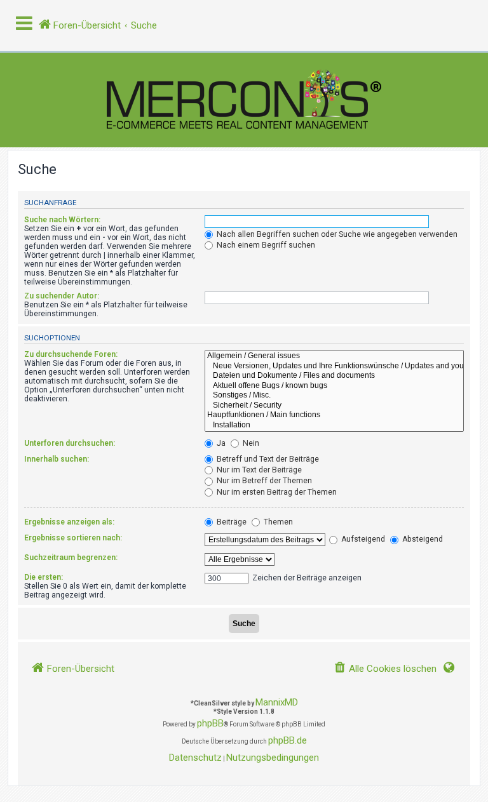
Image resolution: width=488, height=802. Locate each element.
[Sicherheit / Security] (334, 406)
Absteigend (421, 539)
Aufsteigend (362, 539)
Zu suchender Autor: (61, 295)
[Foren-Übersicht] (244, 100)
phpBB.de (287, 740)
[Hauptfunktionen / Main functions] (334, 415)
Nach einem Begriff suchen (265, 245)
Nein (250, 443)
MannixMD (276, 702)
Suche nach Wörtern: (62, 219)
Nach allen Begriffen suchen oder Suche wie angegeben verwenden (336, 234)
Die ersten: (43, 577)
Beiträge (231, 522)
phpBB (210, 723)
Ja (220, 443)
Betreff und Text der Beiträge (267, 459)
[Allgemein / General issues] (334, 356)
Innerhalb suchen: (56, 459)
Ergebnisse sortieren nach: (73, 537)
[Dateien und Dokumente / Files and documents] (334, 376)
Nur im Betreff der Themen (263, 480)
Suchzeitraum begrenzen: (71, 557)
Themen (277, 522)
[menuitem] (385, 669)
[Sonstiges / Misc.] (334, 396)
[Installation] (334, 425)
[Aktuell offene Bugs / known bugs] (334, 386)
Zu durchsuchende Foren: (71, 354)
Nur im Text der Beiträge (258, 469)
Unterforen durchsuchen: (69, 443)
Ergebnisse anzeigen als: (69, 522)
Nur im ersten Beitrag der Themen (276, 492)
